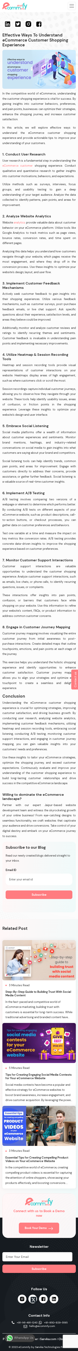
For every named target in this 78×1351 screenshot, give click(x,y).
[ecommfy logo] (39, 1202)
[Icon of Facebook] (43, 1299)
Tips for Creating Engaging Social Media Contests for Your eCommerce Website (38, 1076)
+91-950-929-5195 (56, 1322)
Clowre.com (66, 1339)
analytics (19, 222)
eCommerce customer (17, 166)
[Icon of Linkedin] (54, 1299)
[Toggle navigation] (72, 6)
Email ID (11, 870)
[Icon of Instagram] (22, 1299)
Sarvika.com (48, 1339)
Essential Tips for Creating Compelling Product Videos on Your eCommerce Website (36, 1159)
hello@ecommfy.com (42, 1326)
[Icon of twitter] (33, 1300)
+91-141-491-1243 (27, 1322)
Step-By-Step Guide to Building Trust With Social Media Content (38, 993)
